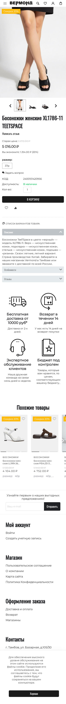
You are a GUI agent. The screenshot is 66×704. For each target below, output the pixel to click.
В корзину (33, 199)
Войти (10, 533)
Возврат (12, 614)
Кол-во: (7, 189)
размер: (7, 159)
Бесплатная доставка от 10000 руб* (17, 318)
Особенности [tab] (10, 270)
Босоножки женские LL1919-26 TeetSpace (12, 462)
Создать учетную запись (23, 538)
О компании (15, 571)
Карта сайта (14, 576)
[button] (61, 441)
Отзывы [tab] (8, 279)
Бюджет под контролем (48, 362)
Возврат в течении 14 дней (48, 318)
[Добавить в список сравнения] (14, 207)
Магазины (13, 620)
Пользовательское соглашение (29, 565)
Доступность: (10, 184)
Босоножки (10, 457)
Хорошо (34, 693)
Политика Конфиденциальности (29, 582)
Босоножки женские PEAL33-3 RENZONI (43, 462)
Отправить (52, 506)
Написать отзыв (10, 133)
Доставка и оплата (19, 609)
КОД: (5, 178)
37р (7, 165)
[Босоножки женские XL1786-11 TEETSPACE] (33, 52)
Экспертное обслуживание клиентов (17, 364)
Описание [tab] (8, 232)
